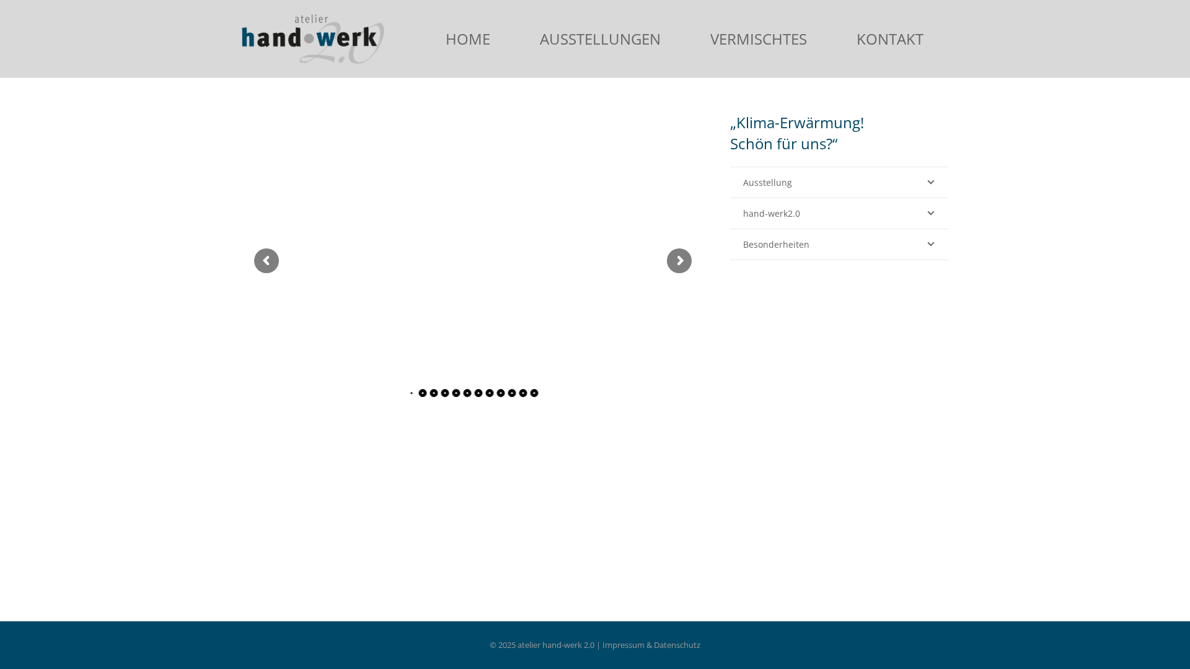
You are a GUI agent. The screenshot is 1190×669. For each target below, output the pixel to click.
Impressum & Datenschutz (651, 645)
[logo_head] (313, 39)
